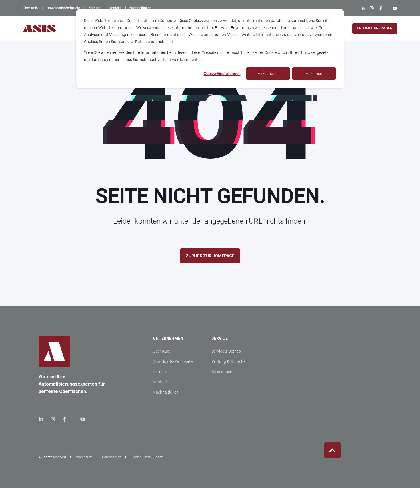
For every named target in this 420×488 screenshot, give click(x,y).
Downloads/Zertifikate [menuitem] (173, 361)
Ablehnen (314, 73)
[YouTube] (393, 8)
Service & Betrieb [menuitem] (226, 351)
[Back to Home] (39, 28)
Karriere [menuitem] (160, 371)
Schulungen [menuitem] (221, 371)
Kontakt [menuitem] (160, 382)
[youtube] (81, 419)
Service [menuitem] (219, 338)
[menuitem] (30, 8)
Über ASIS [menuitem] (161, 351)
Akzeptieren (268, 73)
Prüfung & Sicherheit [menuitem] (229, 361)
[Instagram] (371, 8)
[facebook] (64, 419)
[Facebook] (380, 8)
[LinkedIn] (363, 8)
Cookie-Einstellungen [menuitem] (147, 457)
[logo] (54, 351)
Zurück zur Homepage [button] (210, 256)
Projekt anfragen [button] (375, 28)
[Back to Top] (332, 450)
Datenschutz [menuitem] (111, 457)
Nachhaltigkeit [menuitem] (166, 392)
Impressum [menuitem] (83, 457)
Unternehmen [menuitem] (168, 338)
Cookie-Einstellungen (222, 73)
